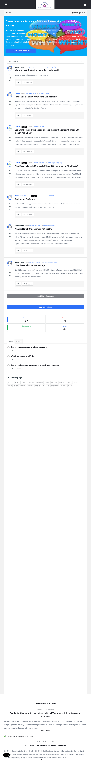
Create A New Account (21, 51)
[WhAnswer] (46, 4)
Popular (11, 341)
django (47, 382)
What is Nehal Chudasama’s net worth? (33, 229)
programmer (54, 385)
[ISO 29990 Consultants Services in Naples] (18, 736)
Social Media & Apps (49, 225)
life (44, 385)
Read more (45, 730)
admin (17, 93)
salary (70, 385)
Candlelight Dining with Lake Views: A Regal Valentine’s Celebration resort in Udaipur (45, 714)
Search (10, 13)
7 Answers (18, 350)
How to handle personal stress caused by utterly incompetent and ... (36, 365)
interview (22, 385)
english (69, 382)
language (38, 385)
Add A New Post (45, 307)
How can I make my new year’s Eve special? (36, 96)
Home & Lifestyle (44, 93)
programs (63, 385)
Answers (18, 341)
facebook (75, 382)
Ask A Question (79, 13)
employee (54, 382)
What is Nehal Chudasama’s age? (30, 265)
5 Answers (18, 359)
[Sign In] (85, 4)
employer (62, 382)
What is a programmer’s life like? (23, 356)
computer (31, 382)
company (24, 382)
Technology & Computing (49, 67)
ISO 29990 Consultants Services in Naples (45, 745)
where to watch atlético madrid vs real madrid (37, 70)
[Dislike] (10, 81)
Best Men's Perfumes (25, 199)
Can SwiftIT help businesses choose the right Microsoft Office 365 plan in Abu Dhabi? (47, 131)
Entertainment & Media (50, 262)
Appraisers (60, 196)
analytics (10, 382)
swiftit (17, 126)
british (17, 382)
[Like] (10, 74)
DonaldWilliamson (22, 196)
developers (40, 382)
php (48, 385)
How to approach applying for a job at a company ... (29, 347)
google (16, 385)
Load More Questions (45, 296)
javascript (30, 385)
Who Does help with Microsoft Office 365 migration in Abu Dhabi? (46, 166)
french (10, 385)
